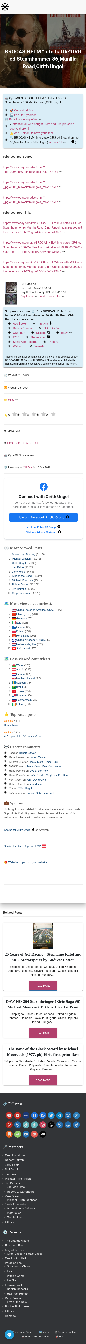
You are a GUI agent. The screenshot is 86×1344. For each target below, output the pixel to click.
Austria (20, 669)
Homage (10, 1315)
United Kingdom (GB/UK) (31, 640)
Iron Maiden (36, 784)
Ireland (20, 704)
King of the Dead (22, 576)
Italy (18, 622)
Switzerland (23, 648)
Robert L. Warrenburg (21, 1191)
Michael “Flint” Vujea (18, 1178)
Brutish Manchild (17, 1288)
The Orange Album (17, 1240)
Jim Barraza (19, 589)
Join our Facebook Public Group (41, 517)
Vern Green (12, 1196)
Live (9, 1271)
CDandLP (19, 333)
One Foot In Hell (15, 1258)
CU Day (28, 467)
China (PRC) (23, 614)
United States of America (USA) (35, 610)
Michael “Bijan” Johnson (22, 1199)
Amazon (43, 324)
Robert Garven (20, 584)
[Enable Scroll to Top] (78, 1336)
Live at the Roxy (39, 770)
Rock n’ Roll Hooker (17, 1306)
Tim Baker (18, 567)
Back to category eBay (23, 119)
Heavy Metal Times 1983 (43, 762)
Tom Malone (15, 1217)
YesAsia (39, 346)
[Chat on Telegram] (9, 1334)
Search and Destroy (23, 554)
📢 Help (60, 1336)
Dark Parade (13, 1298)
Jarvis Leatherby (15, 1204)
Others (9, 1222)
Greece (20, 627)
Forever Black (14, 1285)
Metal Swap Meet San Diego (44, 766)
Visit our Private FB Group (41, 532)
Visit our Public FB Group (41, 527)
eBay (64, 333)
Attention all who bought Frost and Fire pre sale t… (44, 124)
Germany (21, 618)
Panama (21, 695)
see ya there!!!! (19, 128)
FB (68, 142)
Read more (43, 985)
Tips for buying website (33, 862)
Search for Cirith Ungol (17, 830)
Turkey (20, 691)
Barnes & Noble (23, 328)
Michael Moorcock (22, 580)
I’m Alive (12, 1280)
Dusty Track (11, 725)
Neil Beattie (12, 1169)
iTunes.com (38, 337)
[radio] (12, 415)
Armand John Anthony (21, 1208)
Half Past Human (17, 1293)
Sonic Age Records (25, 342)
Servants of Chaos (18, 1266)
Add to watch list (50, 296)
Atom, (30, 443)
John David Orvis (36, 779)
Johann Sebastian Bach (40, 793)
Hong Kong (22, 635)
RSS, (10, 443)
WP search (56, 142)
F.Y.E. (16, 337)
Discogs (41, 333)
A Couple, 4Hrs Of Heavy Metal (22, 736)
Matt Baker (14, 1212)
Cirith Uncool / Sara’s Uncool (25, 1253)
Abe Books (20, 323)
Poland (20, 631)
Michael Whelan (21, 558)
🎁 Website (11, 862)
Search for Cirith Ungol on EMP (23, 846)
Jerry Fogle (18, 571)
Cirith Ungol (19, 563)
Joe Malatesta (16, 1186)
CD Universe (52, 328)
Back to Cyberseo (25, 115)
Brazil (19, 687)
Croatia (20, 674)
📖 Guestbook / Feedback (36, 1336)
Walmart (18, 346)
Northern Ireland (25, 678)
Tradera (53, 342)
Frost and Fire (14, 1245)
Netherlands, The (26, 644)
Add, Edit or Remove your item (33, 133)
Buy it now (27, 296)
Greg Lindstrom (21, 593)
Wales (19, 665)
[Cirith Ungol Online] (6, 7)
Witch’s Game (16, 1275)
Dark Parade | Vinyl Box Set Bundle (50, 775)
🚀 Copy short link (21, 110)
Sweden (21, 682)
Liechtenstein (24, 700)
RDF (36, 443)
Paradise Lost (13, 1262)
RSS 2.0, (20, 443)
